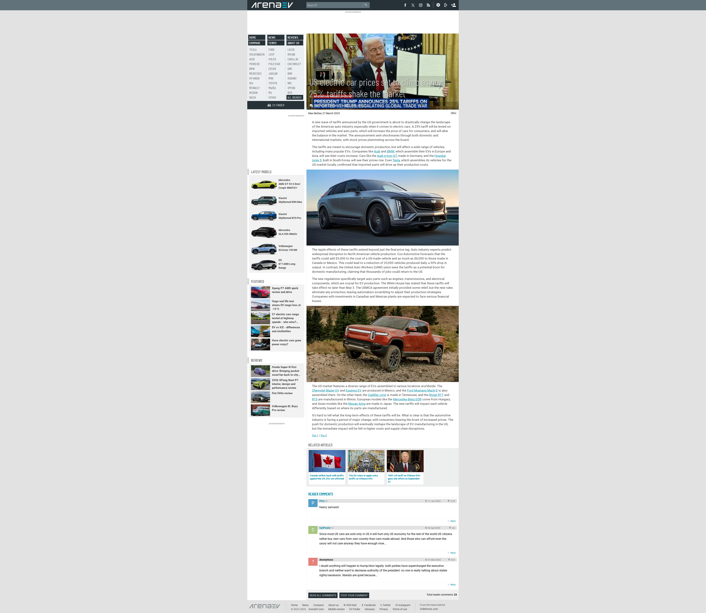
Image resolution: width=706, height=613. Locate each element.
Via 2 (323, 435)
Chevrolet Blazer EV (325, 390)
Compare (254, 43)
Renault (254, 88)
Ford (271, 49)
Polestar (274, 64)
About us (293, 43)
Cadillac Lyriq (377, 395)
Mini (270, 78)
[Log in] (446, 5)
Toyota (272, 83)
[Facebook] (405, 5)
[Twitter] (413, 5)
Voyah (272, 97)
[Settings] (438, 5)
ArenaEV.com (316, 609)
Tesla (396, 160)
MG (270, 92)
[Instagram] (421, 5)
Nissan (253, 92)
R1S (315, 399)
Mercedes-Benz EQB (407, 399)
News (271, 37)
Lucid (291, 49)
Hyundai (254, 78)
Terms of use (400, 609)
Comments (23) (358, 106)
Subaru (292, 78)
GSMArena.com (429, 608)
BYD (290, 92)
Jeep (271, 54)
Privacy (383, 609)
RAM (290, 73)
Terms (272, 43)
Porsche (254, 64)
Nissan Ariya (357, 404)
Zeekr (272, 69)
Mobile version (336, 609)
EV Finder (354, 609)
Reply (453, 521)
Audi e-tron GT (387, 156)
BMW (390, 151)
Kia (251, 83)
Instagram (404, 605)
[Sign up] (453, 4)
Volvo (272, 59)
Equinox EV (353, 390)
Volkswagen (257, 54)
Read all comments (323, 595)
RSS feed (351, 605)
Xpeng (291, 88)
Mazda (272, 88)
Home (252, 37)
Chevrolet (294, 64)
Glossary (370, 609)
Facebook (370, 605)
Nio (290, 83)
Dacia (252, 97)
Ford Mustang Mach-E (422, 390)
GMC (290, 69)
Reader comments (320, 494)
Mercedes (255, 73)
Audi (377, 151)
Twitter (387, 605)
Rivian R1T (436, 395)
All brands (295, 97)
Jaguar (272, 73)
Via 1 (315, 435)
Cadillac (293, 59)
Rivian (291, 54)
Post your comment (326, 106)
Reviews (293, 37)
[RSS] (429, 5)
